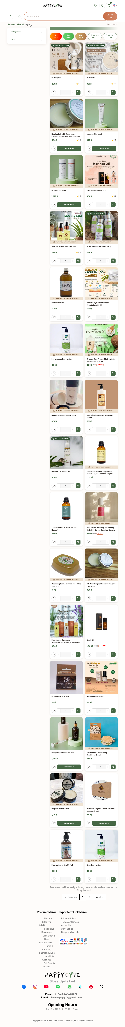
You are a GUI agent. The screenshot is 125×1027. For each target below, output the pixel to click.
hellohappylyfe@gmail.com (66, 997)
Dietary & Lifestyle (48, 920)
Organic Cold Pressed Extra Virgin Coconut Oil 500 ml (101, 360)
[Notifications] (102, 5)
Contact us (67, 928)
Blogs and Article (70, 932)
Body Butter (91, 78)
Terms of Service (70, 922)
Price (13, 40)
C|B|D (42, 925)
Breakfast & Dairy (49, 937)
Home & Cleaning (47, 948)
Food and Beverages (47, 930)
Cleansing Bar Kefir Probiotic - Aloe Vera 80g (66, 585)
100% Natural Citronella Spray (99, 246)
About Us (66, 925)
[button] (10, 5)
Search (110, 15)
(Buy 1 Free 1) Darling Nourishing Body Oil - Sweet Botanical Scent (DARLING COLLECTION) (100, 528)
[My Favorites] (95, 5)
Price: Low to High (95, 36)
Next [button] (98, 897)
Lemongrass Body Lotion (62, 359)
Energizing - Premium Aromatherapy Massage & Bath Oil (66, 641)
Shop (114, 24)
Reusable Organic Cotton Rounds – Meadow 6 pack (101, 810)
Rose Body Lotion (94, 865)
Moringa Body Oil (59, 190)
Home (109, 24)
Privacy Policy (68, 918)
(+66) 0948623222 (66, 994)
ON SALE (56, 36)
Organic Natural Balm (60, 809)
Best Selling (68, 36)
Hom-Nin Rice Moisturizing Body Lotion (100, 416)
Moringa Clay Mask (94, 134)
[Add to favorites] (54, 92)
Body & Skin (45, 942)
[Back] (10, 16)
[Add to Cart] (78, 92)
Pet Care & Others (49, 965)
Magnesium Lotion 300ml (62, 865)
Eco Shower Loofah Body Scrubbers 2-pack (97, 754)
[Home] (19, 16)
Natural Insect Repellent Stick (64, 415)
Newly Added (81, 36)
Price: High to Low (110, 36)
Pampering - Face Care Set (63, 753)
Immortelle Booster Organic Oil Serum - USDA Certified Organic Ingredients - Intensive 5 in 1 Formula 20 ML (100, 472)
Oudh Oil (90, 640)
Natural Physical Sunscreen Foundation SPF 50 (98, 304)
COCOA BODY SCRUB (60, 696)
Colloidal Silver (58, 303)
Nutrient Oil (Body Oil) (61, 471)
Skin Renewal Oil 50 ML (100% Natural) (64, 528)
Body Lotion (56, 78)
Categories (16, 32)
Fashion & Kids (47, 952)
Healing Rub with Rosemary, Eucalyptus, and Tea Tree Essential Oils (66, 135)
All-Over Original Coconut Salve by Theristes (101, 585)
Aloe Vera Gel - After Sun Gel (64, 246)
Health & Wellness (48, 958)
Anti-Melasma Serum (95, 696)
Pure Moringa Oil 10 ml (96, 190)
